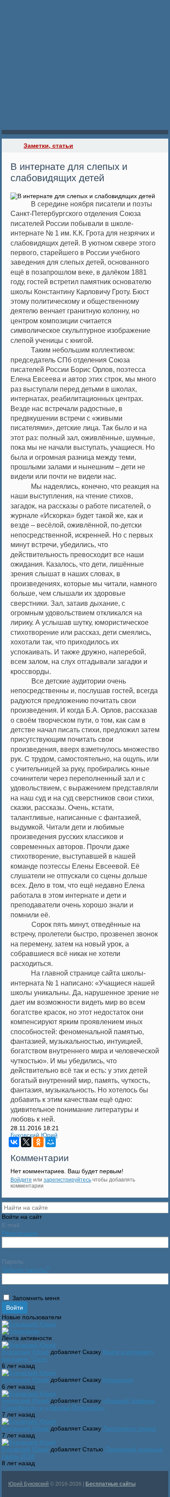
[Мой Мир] (50, 1142)
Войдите (21, 1180)
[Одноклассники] (38, 1142)
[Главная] (9, 146)
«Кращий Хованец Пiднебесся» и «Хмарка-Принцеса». (78, 1404)
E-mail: (11, 1224)
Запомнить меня (36, 1298)
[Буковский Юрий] (29, 1324)
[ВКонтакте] (14, 1142)
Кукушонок (118, 1379)
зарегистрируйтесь (67, 1180)
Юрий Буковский (28, 1484)
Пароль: (13, 1261)
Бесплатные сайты (110, 1484)
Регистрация (19, 1233)
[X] (26, 1142)
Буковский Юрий (34, 1135)
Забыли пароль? (25, 1269)
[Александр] (20, 1331)
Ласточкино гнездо (129, 1428)
